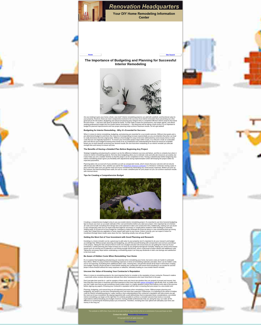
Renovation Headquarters (138, 314)
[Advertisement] (130, 37)
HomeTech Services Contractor (134, 166)
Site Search (170, 55)
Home (90, 55)
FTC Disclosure (130, 321)
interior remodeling (147, 282)
